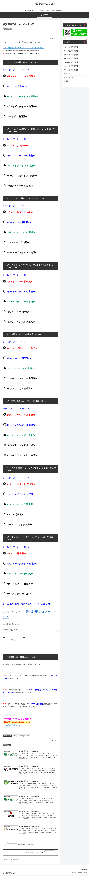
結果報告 (67, 81)
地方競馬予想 (8, 735)
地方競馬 (28, 735)
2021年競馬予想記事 (71, 51)
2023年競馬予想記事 (71, 58)
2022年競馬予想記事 (71, 55)
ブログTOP (83, 870)
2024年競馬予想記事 (71, 62)
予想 (15, 735)
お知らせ (67, 74)
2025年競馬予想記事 (71, 66)
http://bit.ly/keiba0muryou (13, 725)
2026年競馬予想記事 (71, 70)
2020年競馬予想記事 (71, 47)
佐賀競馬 (21, 735)
